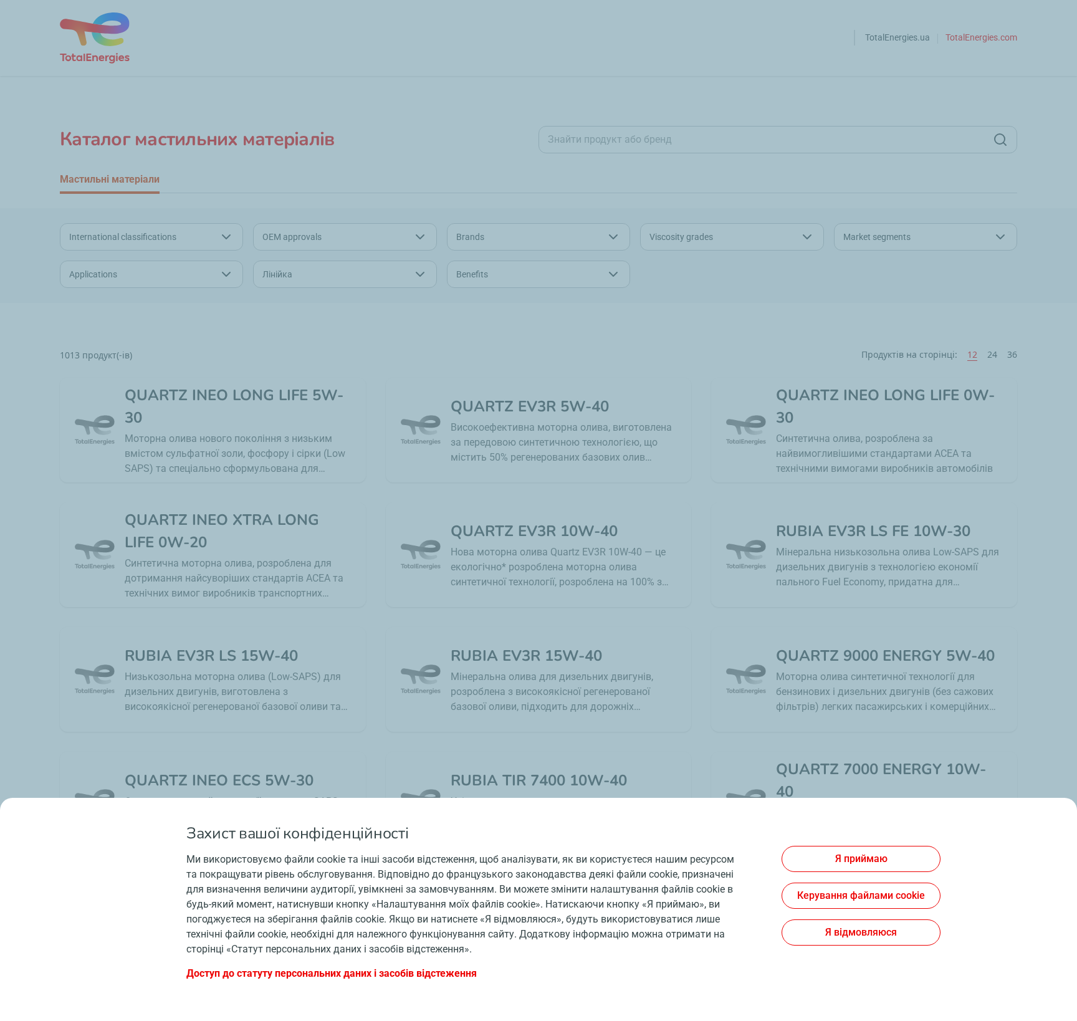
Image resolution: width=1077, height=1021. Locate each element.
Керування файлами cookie (861, 895)
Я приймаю (861, 859)
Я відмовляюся (861, 932)
